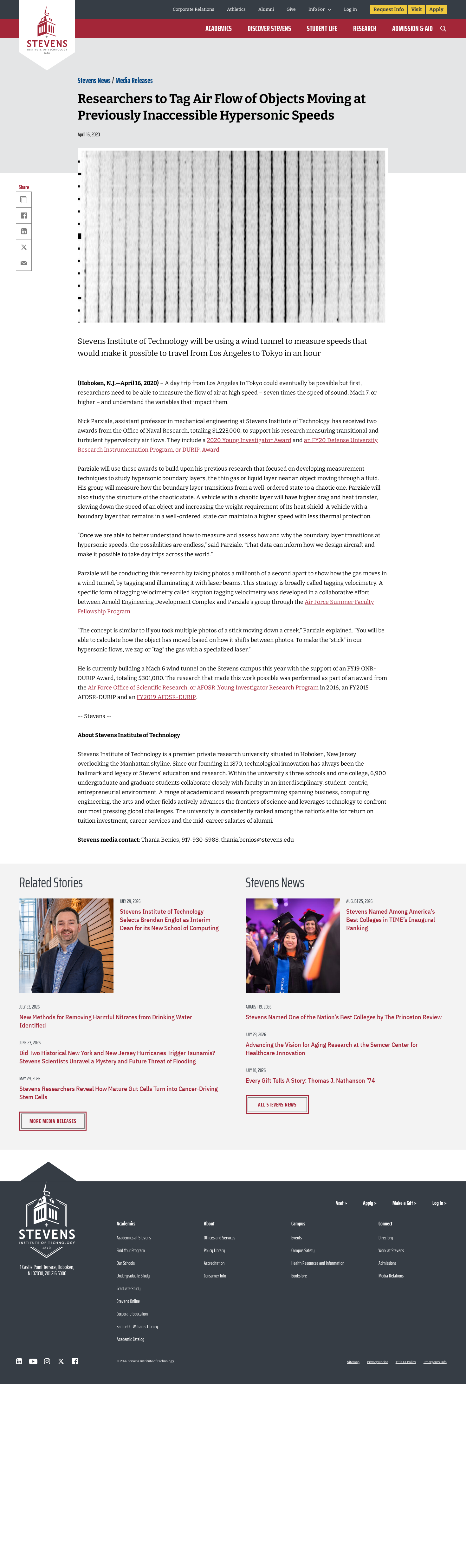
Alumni (266, 9)
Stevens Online (128, 1301)
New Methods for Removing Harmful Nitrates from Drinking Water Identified (105, 1021)
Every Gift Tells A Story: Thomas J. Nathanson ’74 (310, 1080)
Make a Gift (402, 1202)
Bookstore (299, 1276)
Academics (218, 28)
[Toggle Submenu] (329, 9)
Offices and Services (219, 1238)
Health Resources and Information (317, 1263)
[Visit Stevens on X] (61, 1361)
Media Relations (391, 1276)
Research (364, 28)
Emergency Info (435, 1362)
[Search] (443, 28)
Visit (416, 9)
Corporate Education (132, 1314)
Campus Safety (302, 1250)
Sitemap (353, 1362)
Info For (316, 9)
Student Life (322, 28)
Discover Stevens (269, 28)
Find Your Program (131, 1250)
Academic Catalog (130, 1339)
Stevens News (94, 81)
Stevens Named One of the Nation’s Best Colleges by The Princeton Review (344, 1017)
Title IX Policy (406, 1362)
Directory (386, 1238)
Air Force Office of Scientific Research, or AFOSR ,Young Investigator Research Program (203, 687)
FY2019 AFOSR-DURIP (166, 697)
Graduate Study (128, 1288)
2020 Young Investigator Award (249, 440)
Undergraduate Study (133, 1276)
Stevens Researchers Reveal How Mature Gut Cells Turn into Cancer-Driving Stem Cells (118, 1093)
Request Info (388, 9)
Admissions (387, 1263)
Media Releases (134, 81)
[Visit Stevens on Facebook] (75, 1361)
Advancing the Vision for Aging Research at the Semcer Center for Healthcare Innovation (332, 1049)
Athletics (236, 9)
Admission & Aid (412, 28)
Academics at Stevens (134, 1238)
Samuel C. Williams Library (137, 1326)
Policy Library (214, 1250)
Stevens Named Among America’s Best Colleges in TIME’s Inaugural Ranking (390, 919)
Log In (350, 9)
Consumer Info (215, 1276)
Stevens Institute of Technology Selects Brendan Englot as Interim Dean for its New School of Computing (169, 919)
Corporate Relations (193, 9)
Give (291, 9)
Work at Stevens (391, 1250)
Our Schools (126, 1263)
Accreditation (214, 1263)
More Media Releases (52, 1121)
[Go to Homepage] (47, 36)
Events (296, 1238)
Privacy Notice (377, 1362)
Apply (436, 9)
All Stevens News (277, 1104)
